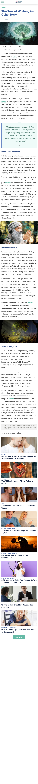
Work (3, 603)
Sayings (3, 479)
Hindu (27, 156)
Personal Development (8, 627)
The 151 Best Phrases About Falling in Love (17, 482)
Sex (2, 504)
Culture (3, 7)
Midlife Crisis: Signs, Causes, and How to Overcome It (17, 631)
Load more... (19, 637)
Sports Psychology (7, 578)
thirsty (30, 303)
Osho (15, 56)
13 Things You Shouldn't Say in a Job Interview (17, 606)
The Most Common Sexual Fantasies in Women (18, 507)
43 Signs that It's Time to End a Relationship (14, 556)
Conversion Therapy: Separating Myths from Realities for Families (18, 457)
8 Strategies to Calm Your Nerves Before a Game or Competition (19, 581)
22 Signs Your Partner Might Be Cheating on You (18, 532)
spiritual (8, 183)
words (11, 399)
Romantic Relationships (9, 528)
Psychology (5, 454)
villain (3, 102)
